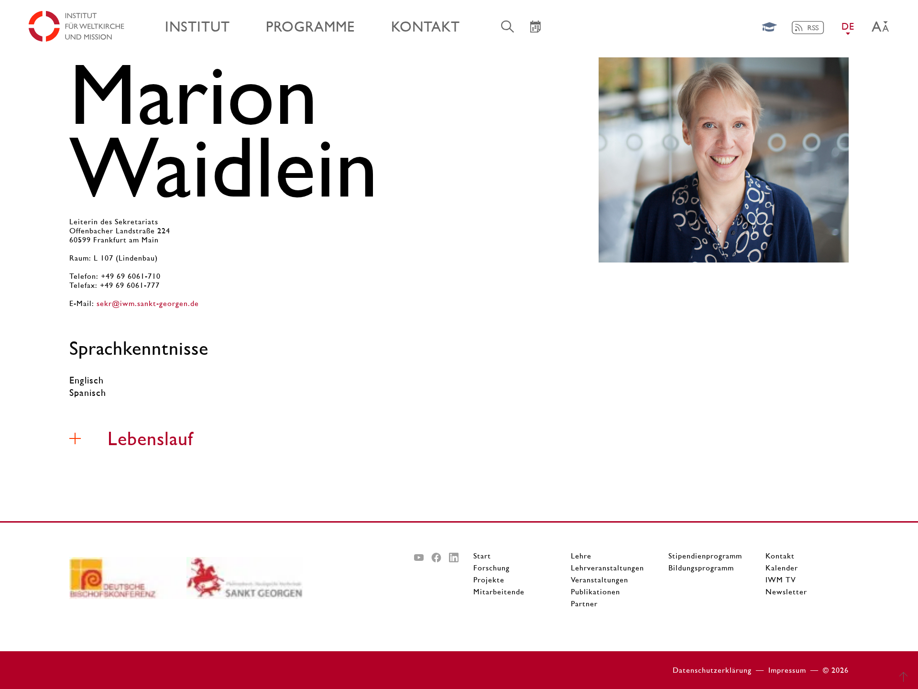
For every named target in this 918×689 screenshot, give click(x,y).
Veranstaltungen (599, 579)
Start (482, 555)
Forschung (491, 567)
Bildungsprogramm (701, 567)
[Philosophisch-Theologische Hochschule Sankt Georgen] (245, 581)
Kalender (781, 567)
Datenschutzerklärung (712, 670)
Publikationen (595, 591)
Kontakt (780, 555)
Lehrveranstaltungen (607, 567)
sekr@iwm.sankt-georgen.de (148, 303)
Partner (584, 603)
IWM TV (780, 579)
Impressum (787, 670)
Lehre (581, 555)
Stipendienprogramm (705, 555)
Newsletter (786, 591)
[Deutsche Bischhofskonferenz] (127, 581)
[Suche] (508, 26)
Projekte (488, 579)
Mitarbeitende (499, 591)
